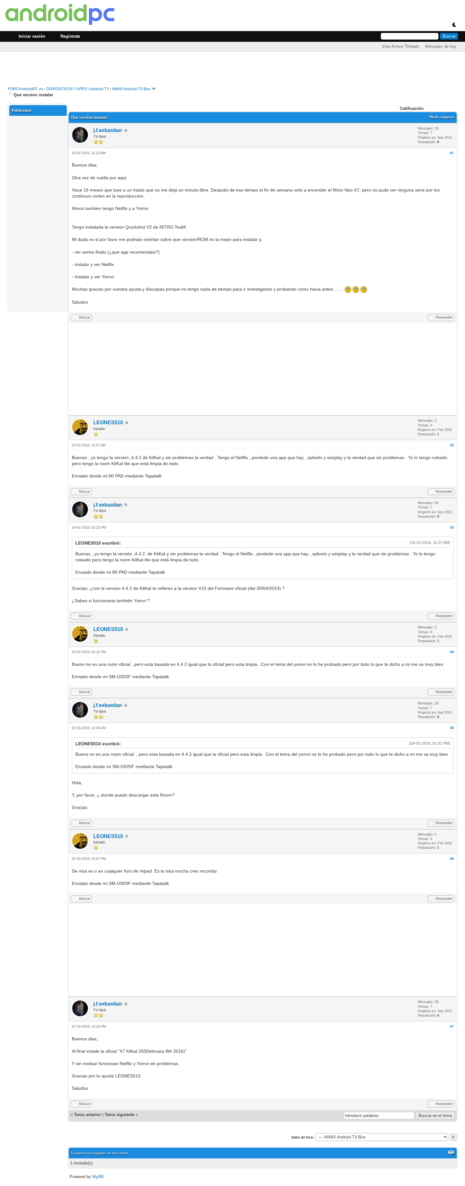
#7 (452, 1026)
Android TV (99, 89)
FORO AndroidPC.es (25, 89)
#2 (452, 445)
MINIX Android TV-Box (131, 89)
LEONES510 (108, 422)
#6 (452, 859)
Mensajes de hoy (440, 46)
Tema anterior (87, 1114)
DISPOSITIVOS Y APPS (66, 89)
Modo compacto (442, 117)
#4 (452, 652)
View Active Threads (400, 46)
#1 (452, 153)
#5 (452, 728)
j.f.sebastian (107, 130)
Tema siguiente (119, 1114)
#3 (452, 527)
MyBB (98, 1176)
